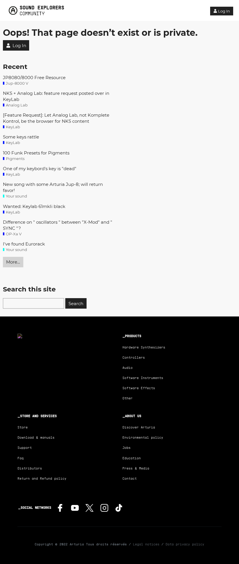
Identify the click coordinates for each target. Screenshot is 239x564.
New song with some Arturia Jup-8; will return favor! (53, 187)
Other (127, 398)
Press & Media (135, 468)
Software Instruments (142, 378)
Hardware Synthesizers (143, 347)
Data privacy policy (185, 544)
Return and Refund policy (41, 478)
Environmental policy (142, 437)
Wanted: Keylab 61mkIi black (34, 206)
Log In (224, 11)
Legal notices (146, 544)
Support (24, 447)
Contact (129, 478)
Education (131, 458)
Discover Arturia (138, 427)
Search (75, 303)
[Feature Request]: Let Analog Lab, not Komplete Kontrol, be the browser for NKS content (56, 118)
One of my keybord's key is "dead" (39, 168)
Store (22, 427)
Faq (20, 458)
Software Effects (138, 388)
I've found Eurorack (24, 244)
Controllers (133, 357)
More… (13, 262)
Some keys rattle (21, 137)
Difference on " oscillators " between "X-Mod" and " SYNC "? (57, 225)
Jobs (126, 447)
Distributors (29, 468)
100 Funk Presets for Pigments (36, 153)
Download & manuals (36, 437)
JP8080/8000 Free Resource (34, 77)
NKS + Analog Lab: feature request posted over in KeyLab (56, 96)
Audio (127, 367)
